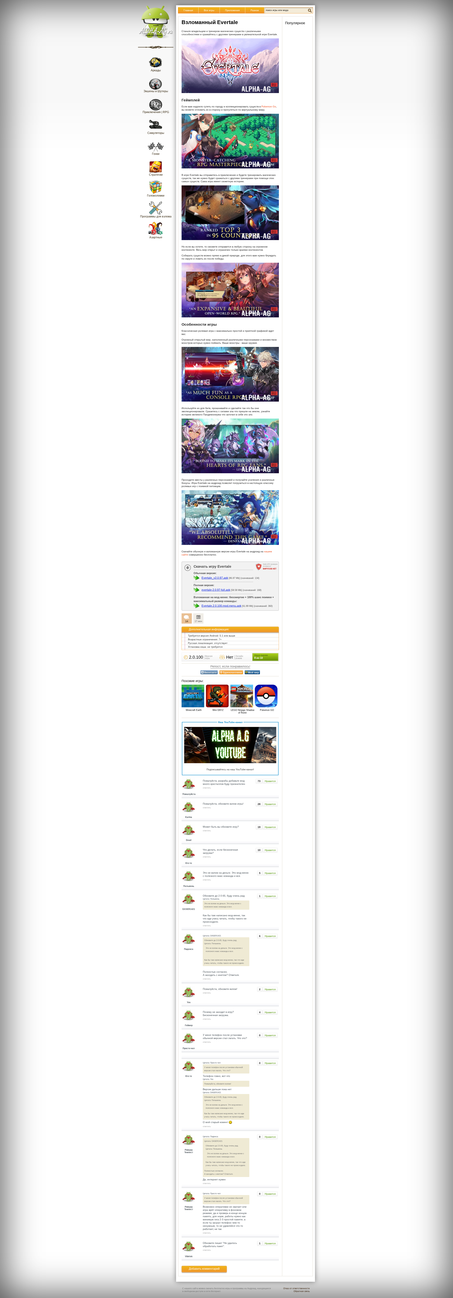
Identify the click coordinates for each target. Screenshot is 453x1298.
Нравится (270, 781)
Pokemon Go (268, 106)
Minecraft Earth (194, 710)
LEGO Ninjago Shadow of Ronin (242, 711)
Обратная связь (302, 1291)
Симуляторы (155, 132)
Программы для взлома (155, 216)
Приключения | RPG (156, 112)
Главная (188, 10)
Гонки (155, 153)
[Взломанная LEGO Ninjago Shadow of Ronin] (242, 696)
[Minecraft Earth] (194, 696)
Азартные (155, 237)
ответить (207, 788)
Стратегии (156, 174)
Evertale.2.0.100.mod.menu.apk (221, 605)
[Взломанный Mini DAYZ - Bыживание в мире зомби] (218, 696)
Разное (255, 10)
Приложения (232, 10)
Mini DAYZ (218, 710)
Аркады (156, 70)
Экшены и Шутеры (156, 91)
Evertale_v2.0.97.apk (215, 577)
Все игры (209, 10)
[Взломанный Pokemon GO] (267, 696)
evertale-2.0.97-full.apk (216, 589)
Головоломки (155, 195)
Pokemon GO (267, 710)
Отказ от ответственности (296, 1288)
